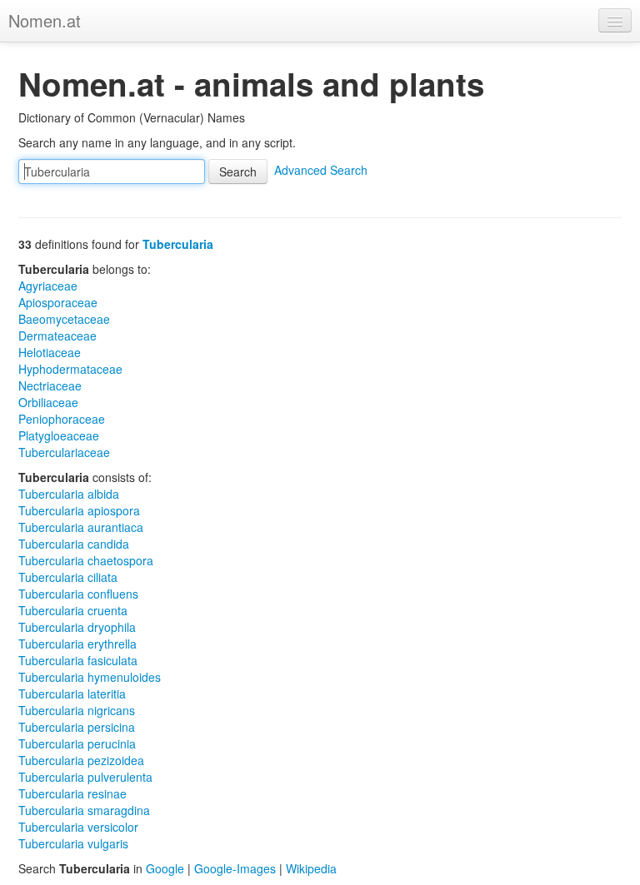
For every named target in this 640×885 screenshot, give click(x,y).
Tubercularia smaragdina (84, 810)
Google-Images (235, 868)
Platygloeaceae (58, 435)
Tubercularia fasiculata (78, 660)
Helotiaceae (49, 352)
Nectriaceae (50, 385)
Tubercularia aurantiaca (80, 527)
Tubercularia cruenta (73, 610)
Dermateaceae (57, 335)
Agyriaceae (48, 285)
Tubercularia (177, 244)
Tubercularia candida (73, 543)
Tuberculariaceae (64, 452)
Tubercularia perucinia (77, 743)
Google (165, 868)
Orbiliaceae (48, 402)
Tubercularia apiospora (79, 510)
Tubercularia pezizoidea (81, 760)
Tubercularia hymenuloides (89, 677)
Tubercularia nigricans (76, 710)
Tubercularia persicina (76, 726)
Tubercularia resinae (72, 793)
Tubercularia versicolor (78, 826)
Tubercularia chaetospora (85, 560)
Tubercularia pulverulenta (85, 776)
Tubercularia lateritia (72, 693)
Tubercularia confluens (78, 593)
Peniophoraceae (61, 418)
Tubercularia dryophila (77, 627)
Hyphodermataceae (70, 368)
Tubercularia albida (68, 493)
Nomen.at (44, 20)
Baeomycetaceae (64, 319)
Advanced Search (321, 170)
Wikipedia (311, 868)
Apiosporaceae (58, 302)
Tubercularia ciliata (68, 577)
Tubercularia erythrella (77, 643)
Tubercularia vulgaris (73, 843)
